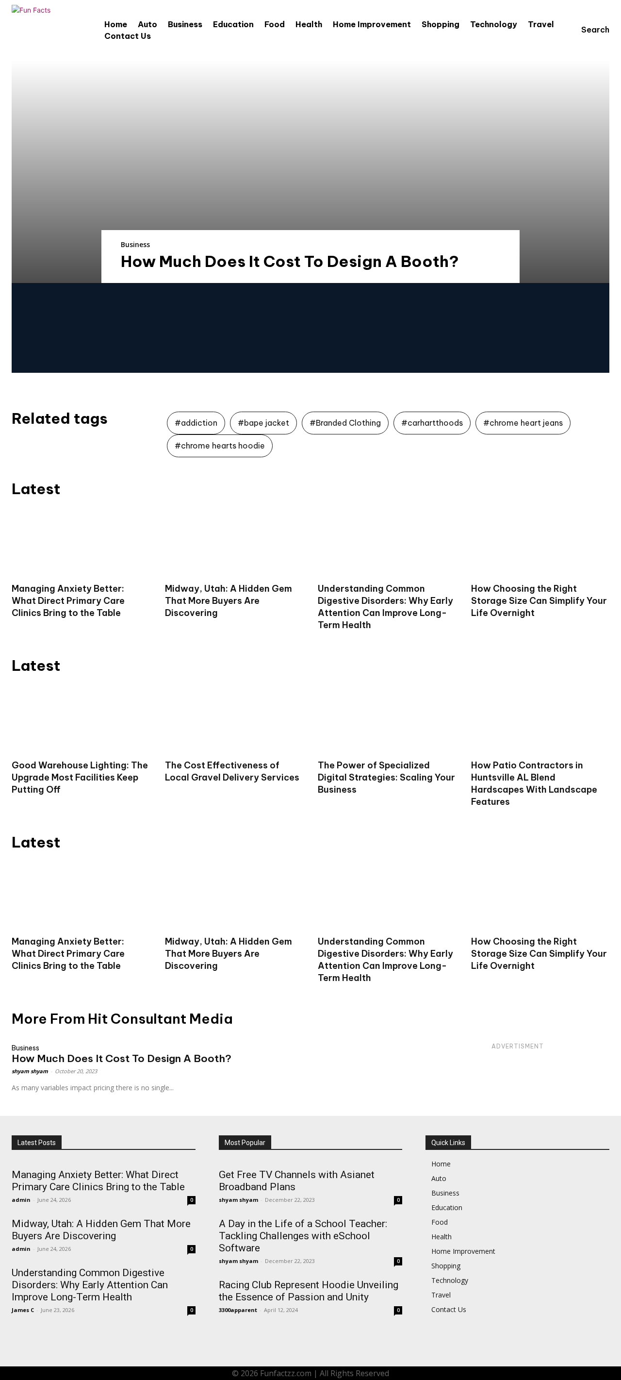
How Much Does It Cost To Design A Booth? (290, 261)
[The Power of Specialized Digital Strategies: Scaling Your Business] (387, 718)
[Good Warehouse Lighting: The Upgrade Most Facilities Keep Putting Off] (81, 718)
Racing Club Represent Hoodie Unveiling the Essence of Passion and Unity (308, 1291)
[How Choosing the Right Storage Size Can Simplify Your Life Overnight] (540, 541)
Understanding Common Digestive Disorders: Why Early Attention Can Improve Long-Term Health (385, 959)
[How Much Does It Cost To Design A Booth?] (310, 171)
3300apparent (238, 1309)
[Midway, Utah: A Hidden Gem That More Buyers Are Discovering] (234, 541)
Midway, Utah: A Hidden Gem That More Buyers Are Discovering (228, 600)
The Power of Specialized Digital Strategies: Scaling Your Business (386, 777)
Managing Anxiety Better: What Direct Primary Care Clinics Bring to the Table (68, 600)
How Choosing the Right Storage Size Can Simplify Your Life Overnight (539, 600)
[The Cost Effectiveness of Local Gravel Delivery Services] (234, 718)
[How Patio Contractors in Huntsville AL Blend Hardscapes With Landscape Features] (540, 718)
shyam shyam (30, 1071)
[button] (586, 29)
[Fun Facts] (36, 29)
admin (21, 1199)
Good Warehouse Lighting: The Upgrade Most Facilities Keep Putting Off (80, 777)
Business (135, 244)
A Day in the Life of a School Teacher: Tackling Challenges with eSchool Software (303, 1236)
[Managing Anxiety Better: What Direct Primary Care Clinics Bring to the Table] (81, 541)
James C (23, 1309)
